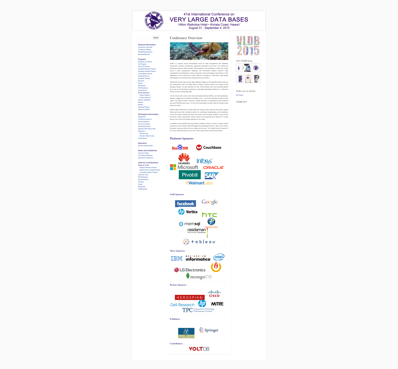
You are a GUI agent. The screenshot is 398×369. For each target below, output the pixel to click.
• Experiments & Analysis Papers (149, 170)
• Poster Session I (144, 95)
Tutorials (141, 182)
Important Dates (143, 153)
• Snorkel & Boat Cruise (146, 136)
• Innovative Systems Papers (148, 172)
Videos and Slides (144, 109)
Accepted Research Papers (147, 69)
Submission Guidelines (145, 158)
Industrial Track (143, 175)
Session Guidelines (144, 100)
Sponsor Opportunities (145, 146)
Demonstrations (143, 179)
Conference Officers (144, 49)
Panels (140, 83)
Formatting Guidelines (145, 155)
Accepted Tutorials (144, 78)
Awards (140, 102)
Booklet (140, 105)
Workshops (141, 85)
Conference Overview (145, 47)
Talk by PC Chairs (144, 66)
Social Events (142, 90)
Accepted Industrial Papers (147, 71)
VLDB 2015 (241, 101)
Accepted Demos (143, 76)
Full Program (142, 64)
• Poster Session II (144, 97)
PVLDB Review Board (145, 52)
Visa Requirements (144, 126)
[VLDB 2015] (199, 20)
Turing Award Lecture (145, 74)
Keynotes (141, 81)
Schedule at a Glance (145, 62)
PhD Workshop (143, 88)
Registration (142, 117)
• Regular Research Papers (147, 167)
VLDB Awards (142, 189)
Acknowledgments (144, 54)
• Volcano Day (143, 133)
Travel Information (144, 124)
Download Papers (144, 107)
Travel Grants (142, 138)
